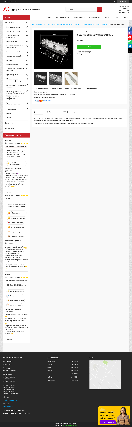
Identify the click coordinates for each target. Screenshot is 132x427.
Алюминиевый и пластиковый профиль (16, 86)
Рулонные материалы (13, 27)
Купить (89, 46)
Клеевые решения (12, 64)
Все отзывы (9, 339)
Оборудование (11, 109)
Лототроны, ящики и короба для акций (95, 24)
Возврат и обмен (79, 17)
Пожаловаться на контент (70, 425)
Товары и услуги (40, 24)
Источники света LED (13, 52)
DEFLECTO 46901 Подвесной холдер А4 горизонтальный (17, 205)
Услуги (8, 117)
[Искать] (99, 9)
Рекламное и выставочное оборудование (60, 24)
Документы (9, 123)
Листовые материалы (13, 31)
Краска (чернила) (12, 75)
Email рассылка (94, 17)
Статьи (117, 17)
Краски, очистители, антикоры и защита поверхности (16, 104)
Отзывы (107, 17)
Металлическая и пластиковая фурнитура (14, 80)
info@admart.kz (8, 406)
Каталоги (9, 113)
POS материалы (11, 41)
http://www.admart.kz (10, 400)
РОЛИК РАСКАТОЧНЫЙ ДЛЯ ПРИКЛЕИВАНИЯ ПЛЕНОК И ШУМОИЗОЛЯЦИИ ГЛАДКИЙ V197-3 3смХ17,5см (16, 153)
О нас (49, 17)
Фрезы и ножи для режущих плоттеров (15, 69)
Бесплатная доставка (42, 88)
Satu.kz (75, 423)
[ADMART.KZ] (11, 9)
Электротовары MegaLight (14, 56)
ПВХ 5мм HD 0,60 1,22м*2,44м (16, 285)
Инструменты (10, 60)
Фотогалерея (9, 128)
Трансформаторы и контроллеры (12, 36)
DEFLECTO (78, 24)
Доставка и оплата (62, 17)
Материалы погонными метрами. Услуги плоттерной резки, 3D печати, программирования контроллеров (15, 94)
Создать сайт (7, 1)
